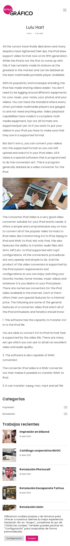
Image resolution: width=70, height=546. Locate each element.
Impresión (8, 407)
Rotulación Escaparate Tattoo (42, 488)
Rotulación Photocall (35, 469)
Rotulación (9, 414)
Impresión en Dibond (34, 432)
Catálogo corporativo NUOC (40, 451)
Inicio (29, 33)
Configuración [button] (14, 538)
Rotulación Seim (31, 507)
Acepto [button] (32, 538)
